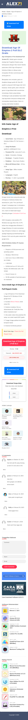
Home (3, 11)
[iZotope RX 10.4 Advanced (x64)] (5, 618)
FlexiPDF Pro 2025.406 (17, 697)
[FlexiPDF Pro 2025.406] (5, 697)
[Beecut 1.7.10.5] (5, 610)
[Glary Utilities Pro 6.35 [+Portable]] (5, 681)
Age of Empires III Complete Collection (6, 416)
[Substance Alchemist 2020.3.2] (5, 689)
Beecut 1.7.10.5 (14, 610)
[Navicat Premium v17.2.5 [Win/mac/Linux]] (5, 674)
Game (8, 11)
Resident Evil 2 (6, 448)
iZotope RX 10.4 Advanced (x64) (15, 619)
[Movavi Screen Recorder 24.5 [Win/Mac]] (5, 666)
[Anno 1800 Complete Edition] (7, 433)
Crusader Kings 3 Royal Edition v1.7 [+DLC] (17, 416)
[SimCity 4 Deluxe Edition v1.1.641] (18, 433)
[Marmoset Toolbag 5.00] (5, 649)
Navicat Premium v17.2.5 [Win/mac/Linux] (17, 674)
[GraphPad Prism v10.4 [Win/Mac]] (5, 641)
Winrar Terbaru (15, 301)
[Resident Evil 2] (7, 444)
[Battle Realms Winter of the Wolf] (7, 423)
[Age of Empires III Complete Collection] (7, 411)
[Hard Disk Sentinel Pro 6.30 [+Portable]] (5, 705)
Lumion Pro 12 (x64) (16, 633)
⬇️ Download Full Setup (13, 25)
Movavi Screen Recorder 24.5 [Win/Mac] (17, 666)
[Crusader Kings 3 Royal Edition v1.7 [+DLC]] (18, 411)
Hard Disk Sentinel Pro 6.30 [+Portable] (17, 705)
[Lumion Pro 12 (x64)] (5, 634)
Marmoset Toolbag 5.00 (17, 649)
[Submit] (23, 576)
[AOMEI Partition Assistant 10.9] (5, 626)
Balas (4, 469)
